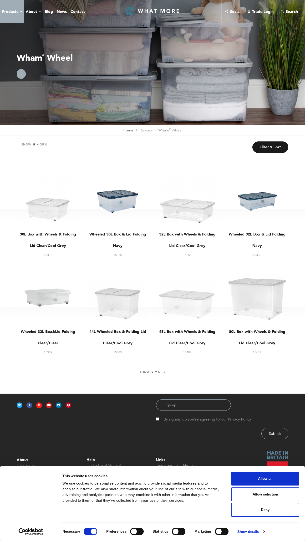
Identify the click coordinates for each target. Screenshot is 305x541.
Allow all (265, 478)
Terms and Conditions (174, 465)
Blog (49, 11)
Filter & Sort (270, 147)
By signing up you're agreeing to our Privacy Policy (207, 419)
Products (10, 11)
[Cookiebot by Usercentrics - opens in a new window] (31, 531)
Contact (78, 11)
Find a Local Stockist (103, 465)
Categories (26, 465)
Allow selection (265, 494)
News (62, 11)
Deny (265, 510)
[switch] (137, 531)
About (31, 11)
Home (128, 130)
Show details (248, 532)
